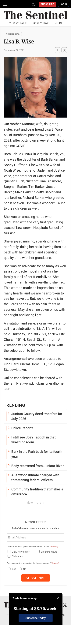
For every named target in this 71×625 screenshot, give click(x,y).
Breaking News (49, 551)
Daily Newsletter (20, 551)
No (24, 569)
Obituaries (13, 34)
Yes (13, 569)
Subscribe (48, 4)
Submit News (41, 23)
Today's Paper (18, 23)
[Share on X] (64, 50)
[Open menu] (5, 4)
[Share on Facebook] (57, 50)
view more (34, 502)
